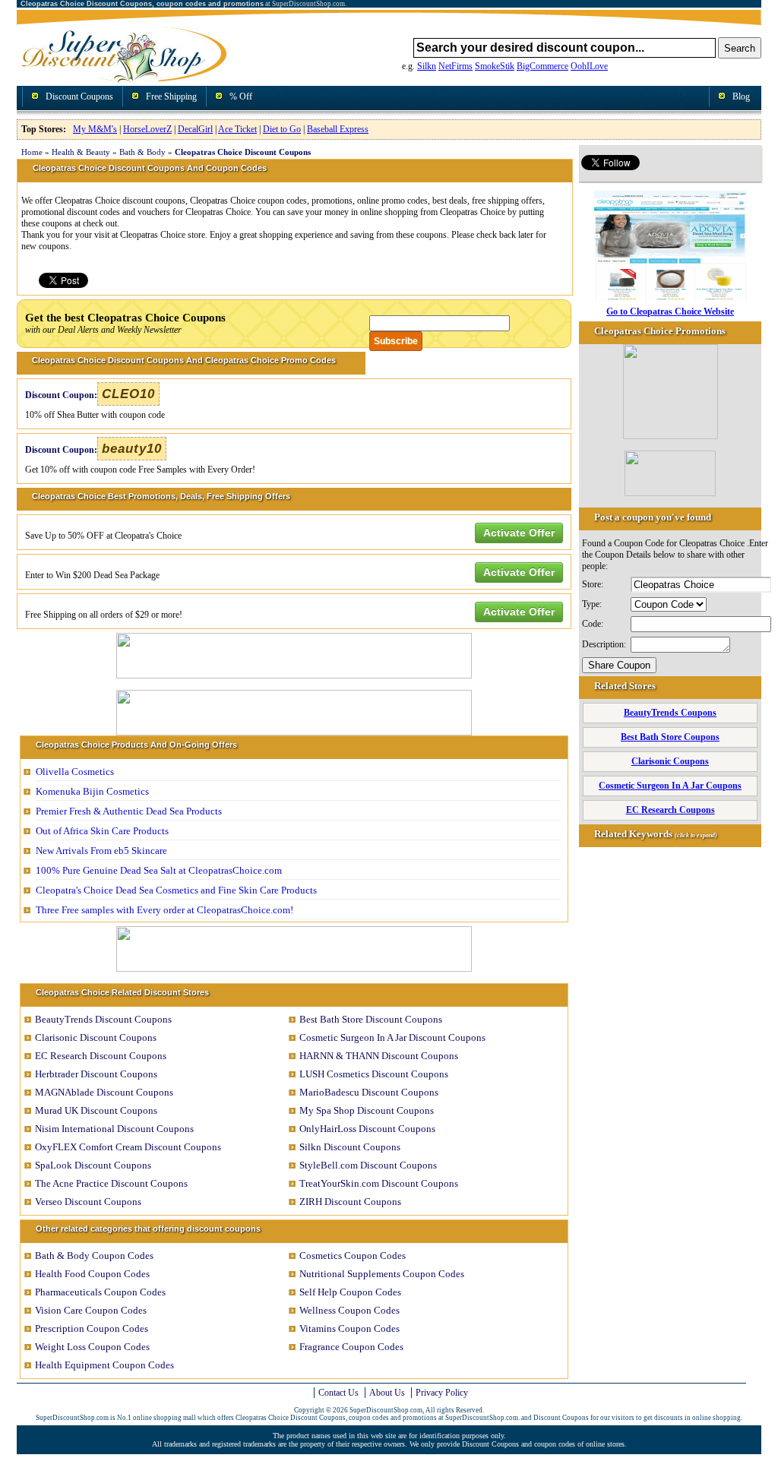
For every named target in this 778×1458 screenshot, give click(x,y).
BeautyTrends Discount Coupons (103, 1019)
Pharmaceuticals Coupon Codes (100, 1292)
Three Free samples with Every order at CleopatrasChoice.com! (164, 910)
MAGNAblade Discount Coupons (104, 1092)
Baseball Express (337, 129)
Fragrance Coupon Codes (351, 1346)
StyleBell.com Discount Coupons (368, 1165)
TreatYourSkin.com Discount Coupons (378, 1183)
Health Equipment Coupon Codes (104, 1365)
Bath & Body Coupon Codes (94, 1255)
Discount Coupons (79, 96)
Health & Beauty (81, 152)
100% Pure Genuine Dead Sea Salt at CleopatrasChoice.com (159, 870)
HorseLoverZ (147, 129)
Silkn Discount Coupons (349, 1147)
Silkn (426, 66)
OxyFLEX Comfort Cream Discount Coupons (128, 1147)
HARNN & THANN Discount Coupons (378, 1055)
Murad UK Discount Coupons (96, 1110)
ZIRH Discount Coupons (350, 1201)
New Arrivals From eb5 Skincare (101, 850)
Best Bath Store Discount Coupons (370, 1019)
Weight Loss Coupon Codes (92, 1346)
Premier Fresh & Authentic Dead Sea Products (129, 811)
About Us (387, 1392)
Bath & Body (142, 152)
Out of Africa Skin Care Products (102, 831)
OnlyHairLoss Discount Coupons (367, 1128)
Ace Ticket (237, 129)
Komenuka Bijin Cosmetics (92, 791)
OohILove (589, 66)
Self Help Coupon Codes (350, 1292)
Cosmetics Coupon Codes (352, 1255)
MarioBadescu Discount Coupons (368, 1092)
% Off (240, 96)
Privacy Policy (442, 1392)
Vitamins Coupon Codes (349, 1328)
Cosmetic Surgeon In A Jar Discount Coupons (392, 1037)
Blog (741, 96)
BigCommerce (542, 66)
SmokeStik (494, 66)
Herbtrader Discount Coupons (96, 1074)
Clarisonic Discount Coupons (96, 1037)
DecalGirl (195, 129)
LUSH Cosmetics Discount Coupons (373, 1074)
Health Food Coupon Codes (92, 1273)
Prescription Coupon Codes (91, 1328)
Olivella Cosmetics (75, 771)
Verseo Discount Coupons (88, 1201)
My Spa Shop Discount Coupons (366, 1110)
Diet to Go (282, 129)
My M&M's (95, 129)
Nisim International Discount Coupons (114, 1128)
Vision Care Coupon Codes (91, 1310)
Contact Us (338, 1392)
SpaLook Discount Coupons (93, 1165)
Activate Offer (519, 533)
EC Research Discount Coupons (100, 1055)
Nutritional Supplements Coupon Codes (381, 1273)
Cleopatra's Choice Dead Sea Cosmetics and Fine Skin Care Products (176, 890)
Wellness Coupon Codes (349, 1310)
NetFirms (455, 66)
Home (32, 152)
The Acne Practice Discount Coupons (111, 1183)
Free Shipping (171, 96)
